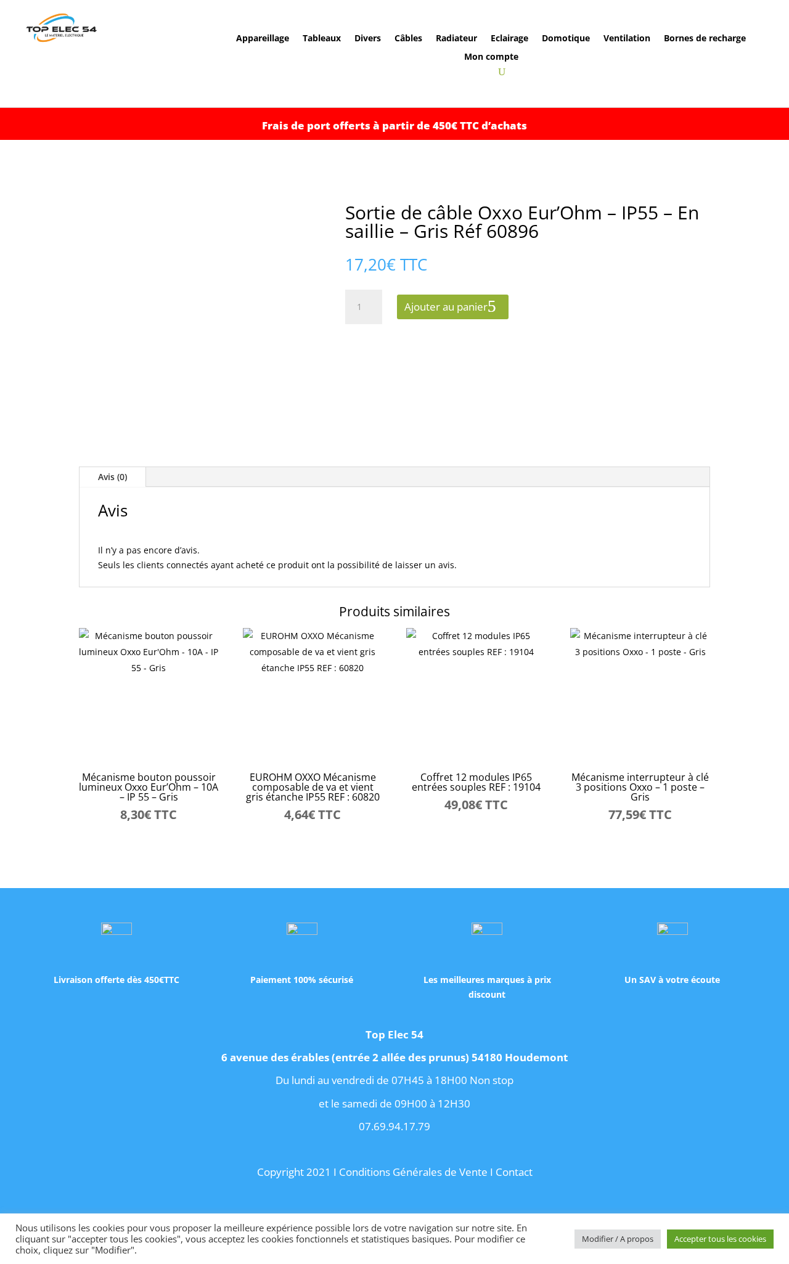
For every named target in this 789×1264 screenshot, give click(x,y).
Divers (367, 39)
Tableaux (322, 39)
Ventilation (626, 39)
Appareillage (262, 39)
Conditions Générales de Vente (413, 1172)
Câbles (408, 39)
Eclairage (509, 39)
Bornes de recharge (705, 39)
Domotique (566, 39)
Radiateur (456, 39)
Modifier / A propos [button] (617, 1238)
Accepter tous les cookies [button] (720, 1238)
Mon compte (491, 57)
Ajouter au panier (446, 307)
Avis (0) (112, 477)
